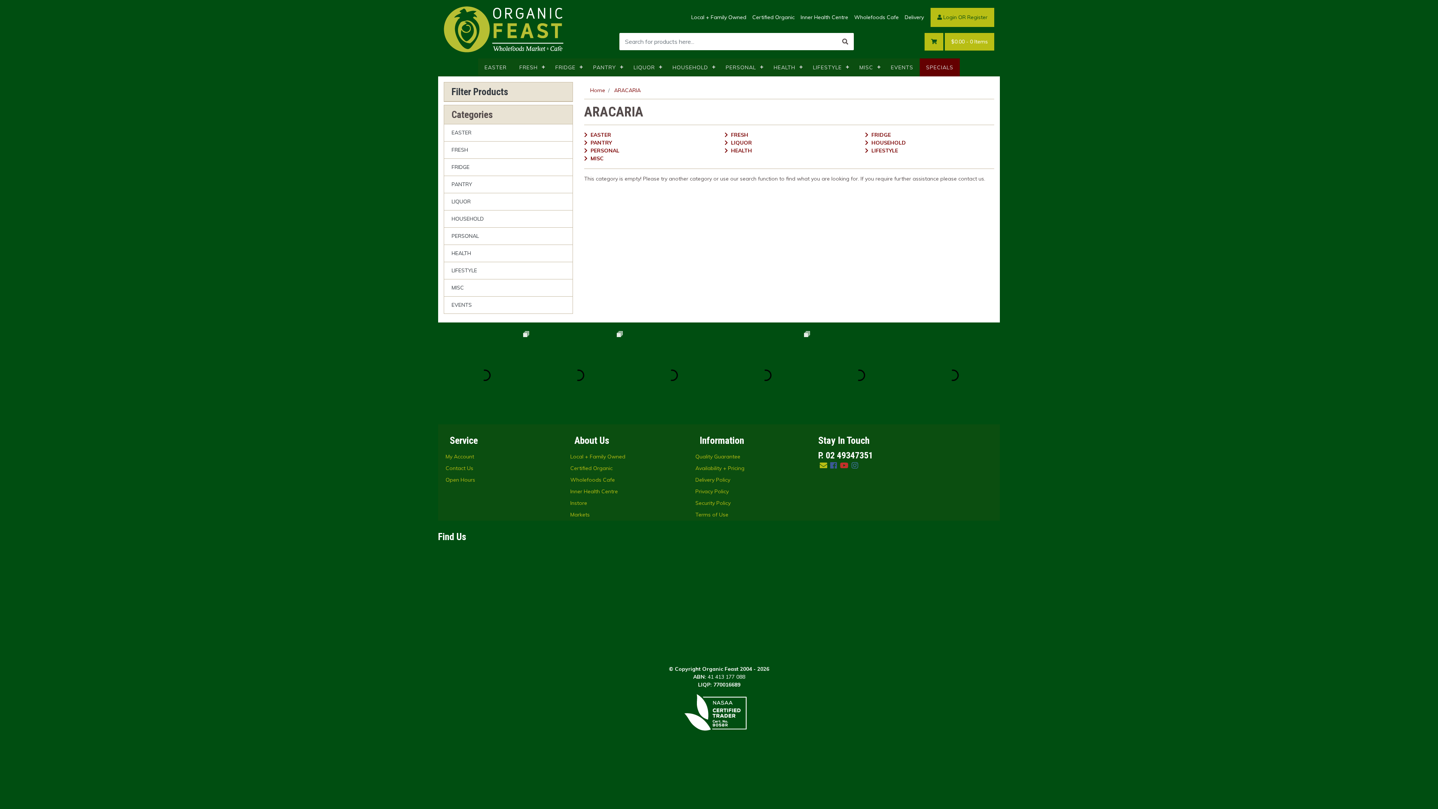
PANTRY (604, 67)
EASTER (496, 67)
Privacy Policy (712, 491)
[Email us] (823, 465)
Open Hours (460, 479)
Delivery (914, 17)
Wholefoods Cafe (876, 17)
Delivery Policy (712, 479)
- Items (969, 41)
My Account (460, 456)
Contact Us (459, 468)
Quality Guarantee (717, 456)
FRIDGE (565, 67)
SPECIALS (939, 67)
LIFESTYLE (827, 67)
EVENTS (902, 67)
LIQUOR (644, 67)
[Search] (845, 41)
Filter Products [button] (480, 92)
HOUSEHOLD (690, 67)
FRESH (528, 67)
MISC (866, 67)
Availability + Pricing (719, 468)
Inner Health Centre (824, 17)
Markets (580, 514)
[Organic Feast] (504, 28)
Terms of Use (711, 514)
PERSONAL (741, 67)
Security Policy (713, 503)
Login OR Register (965, 17)
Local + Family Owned (718, 17)
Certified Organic (773, 17)
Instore (578, 503)
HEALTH (784, 67)
